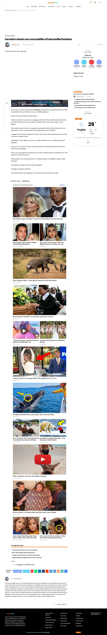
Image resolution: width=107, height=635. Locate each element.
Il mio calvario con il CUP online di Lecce (84, 107)
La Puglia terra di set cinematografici (84, 99)
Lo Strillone (36, 110)
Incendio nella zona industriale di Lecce (84, 105)
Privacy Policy (46, 632)
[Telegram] (99, 64)
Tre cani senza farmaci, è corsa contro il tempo (24, 550)
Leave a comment (61, 604)
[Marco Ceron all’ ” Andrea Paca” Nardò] (88, 83)
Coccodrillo (26, 564)
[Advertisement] (53, 23)
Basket (75, 91)
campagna (20, 564)
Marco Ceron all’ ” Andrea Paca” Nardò (84, 94)
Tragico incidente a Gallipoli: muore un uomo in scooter (27, 557)
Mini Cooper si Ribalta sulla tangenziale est (23, 552)
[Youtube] (91, 64)
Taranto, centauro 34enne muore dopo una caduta (26, 555)
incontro (32, 564)
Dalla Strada (11, 35)
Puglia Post (26, 181)
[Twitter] (84, 64)
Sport (80, 91)
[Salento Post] (53, 2)
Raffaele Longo (16, 44)
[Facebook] (76, 64)
